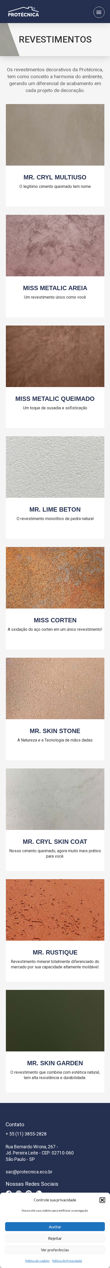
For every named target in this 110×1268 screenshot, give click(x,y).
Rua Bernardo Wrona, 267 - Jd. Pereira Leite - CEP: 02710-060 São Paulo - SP (40, 1153)
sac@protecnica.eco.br (29, 1171)
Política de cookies (37, 1260)
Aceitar (55, 1226)
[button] (102, 1200)
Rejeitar (55, 1238)
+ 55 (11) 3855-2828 (26, 1134)
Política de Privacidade (67, 1260)
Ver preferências (55, 1249)
